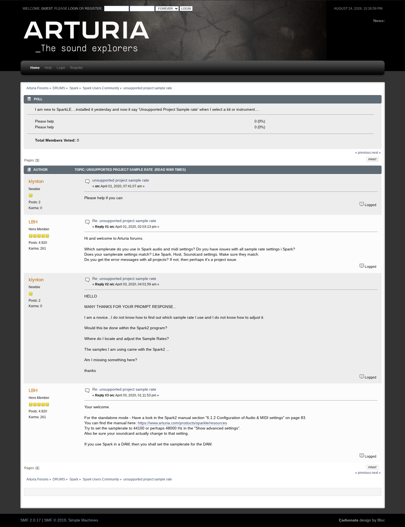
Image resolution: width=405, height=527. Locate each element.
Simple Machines (83, 520)
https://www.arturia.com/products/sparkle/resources (182, 423)
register (93, 8)
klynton (36, 181)
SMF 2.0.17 (30, 520)
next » (376, 153)
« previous (363, 153)
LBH (33, 221)
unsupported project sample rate (120, 180)
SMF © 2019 (55, 520)
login (73, 8)
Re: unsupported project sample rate (124, 221)
